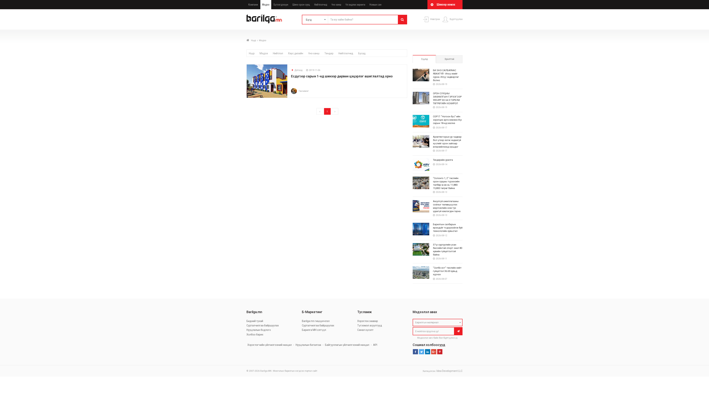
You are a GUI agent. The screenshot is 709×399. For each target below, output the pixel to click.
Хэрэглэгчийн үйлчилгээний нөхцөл (269, 344)
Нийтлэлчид (320, 4)
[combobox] (437, 322)
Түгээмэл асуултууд (369, 325)
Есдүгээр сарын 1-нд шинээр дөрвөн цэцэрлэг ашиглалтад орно (342, 76)
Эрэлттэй (449, 59)
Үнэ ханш (336, 4)
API (375, 344)
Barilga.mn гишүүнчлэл (316, 321)
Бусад (362, 53)
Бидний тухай (254, 321)
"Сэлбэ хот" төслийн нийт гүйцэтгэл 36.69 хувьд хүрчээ (447, 271)
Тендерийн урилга (443, 159)
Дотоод (296, 70)
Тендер (328, 53)
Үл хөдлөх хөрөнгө (355, 4)
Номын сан (375, 4)
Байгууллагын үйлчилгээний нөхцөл (347, 344)
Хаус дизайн (295, 53)
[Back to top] (699, 378)
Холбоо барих (254, 334)
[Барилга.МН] (264, 19)
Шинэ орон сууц (301, 4)
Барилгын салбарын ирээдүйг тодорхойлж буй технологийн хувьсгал (448, 227)
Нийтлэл (278, 53)
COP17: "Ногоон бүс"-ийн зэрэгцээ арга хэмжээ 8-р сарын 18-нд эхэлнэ (447, 120)
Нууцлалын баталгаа (308, 344)
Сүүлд (424, 59)
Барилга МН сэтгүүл (314, 329)
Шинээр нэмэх (446, 4)
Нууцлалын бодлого (258, 329)
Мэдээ (265, 4)
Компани (253, 4)
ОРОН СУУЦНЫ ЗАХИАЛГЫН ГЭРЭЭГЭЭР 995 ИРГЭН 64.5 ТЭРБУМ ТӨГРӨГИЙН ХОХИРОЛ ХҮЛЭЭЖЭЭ (447, 100)
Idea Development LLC (449, 370)
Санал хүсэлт (365, 329)
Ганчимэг (304, 91)
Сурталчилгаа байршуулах (262, 325)
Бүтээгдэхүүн (281, 4)
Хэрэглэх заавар (367, 321)
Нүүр (253, 40)
